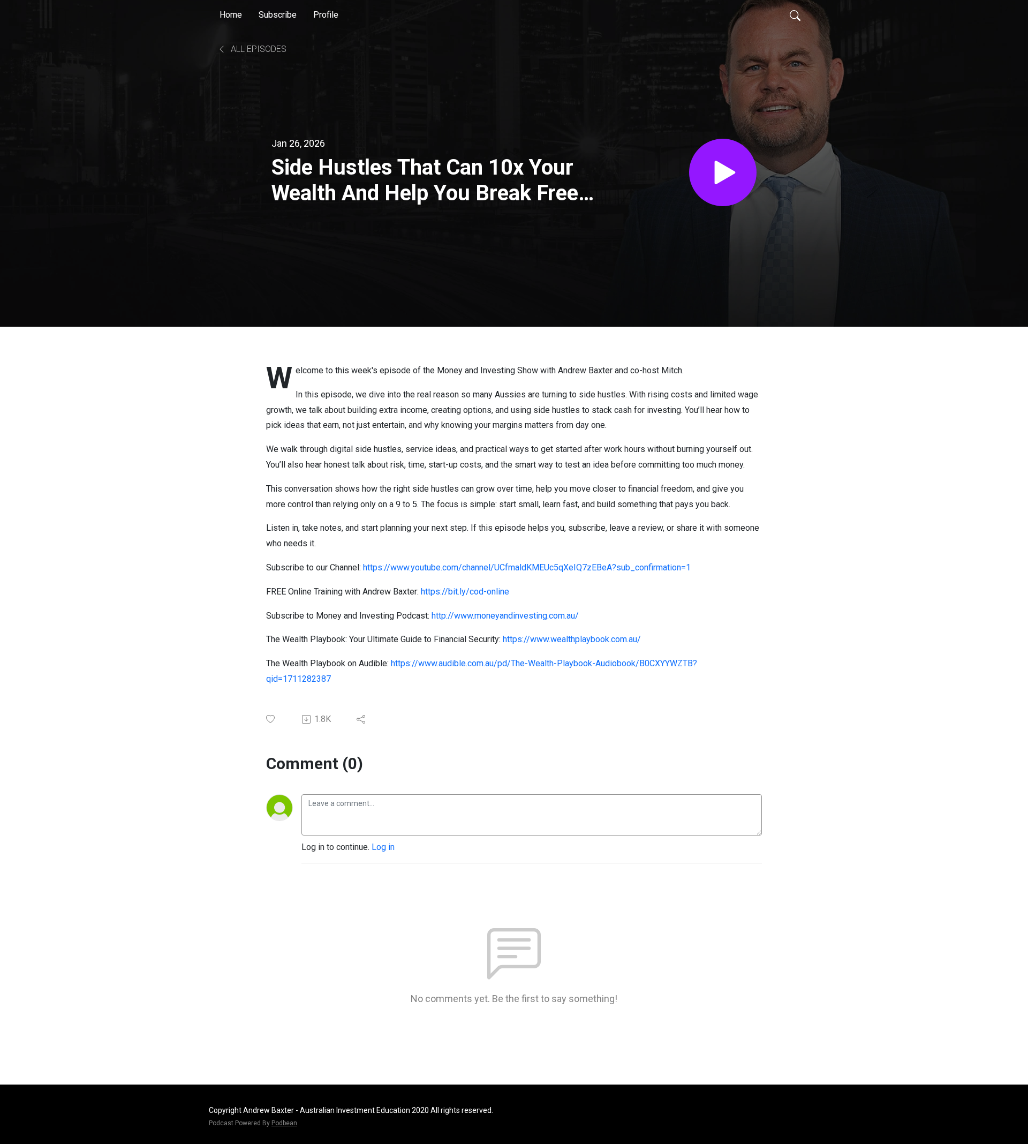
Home (231, 15)
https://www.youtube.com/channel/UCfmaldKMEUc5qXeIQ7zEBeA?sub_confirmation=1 (527, 567)
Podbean (284, 1123)
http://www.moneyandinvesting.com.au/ (505, 616)
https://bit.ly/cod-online (466, 591)
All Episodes (257, 49)
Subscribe (278, 15)
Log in (383, 847)
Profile (325, 15)
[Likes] (271, 719)
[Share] (362, 719)
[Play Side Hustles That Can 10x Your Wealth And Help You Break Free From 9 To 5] (723, 172)
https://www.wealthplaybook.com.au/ (572, 639)
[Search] (795, 15)
